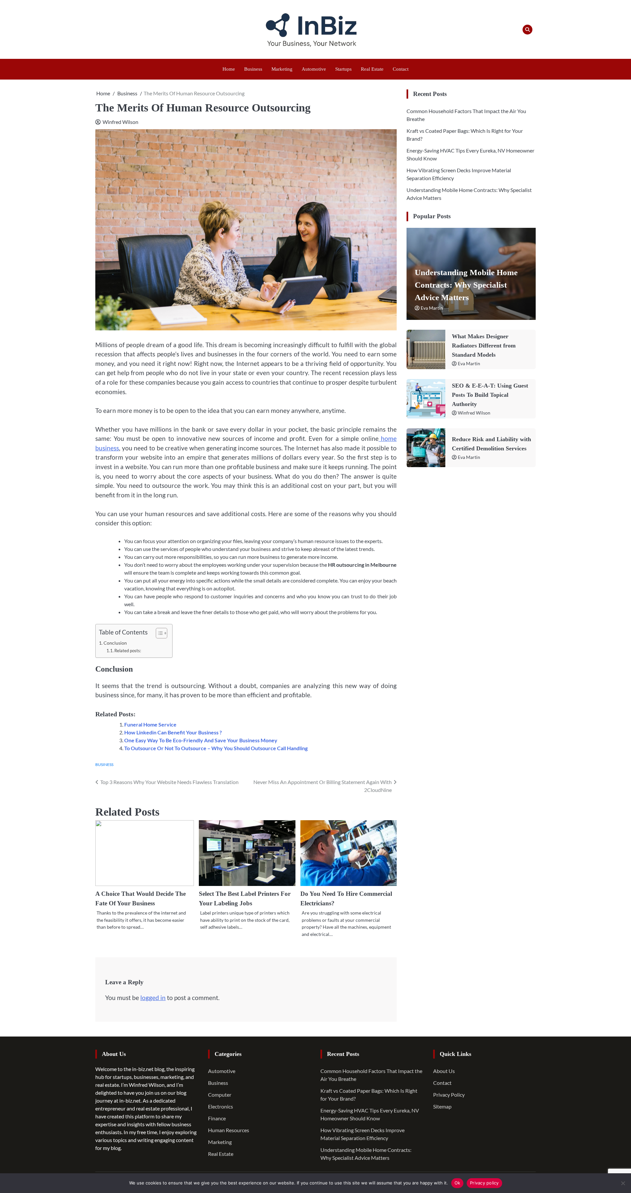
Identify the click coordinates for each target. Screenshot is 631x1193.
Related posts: (127, 650)
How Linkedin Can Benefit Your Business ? (173, 732)
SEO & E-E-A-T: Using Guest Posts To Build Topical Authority (490, 394)
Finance (217, 1118)
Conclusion (115, 643)
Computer (219, 1094)
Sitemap (442, 1106)
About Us (444, 1071)
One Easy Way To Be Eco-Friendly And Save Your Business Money (200, 740)
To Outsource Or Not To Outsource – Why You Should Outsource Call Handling (216, 748)
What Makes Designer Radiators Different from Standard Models (484, 345)
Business (253, 69)
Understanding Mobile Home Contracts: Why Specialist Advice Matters (466, 285)
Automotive (314, 69)
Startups (343, 69)
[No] (622, 1183)
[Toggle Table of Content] (158, 633)
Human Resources (228, 1130)
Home (228, 69)
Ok (457, 1182)
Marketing (281, 69)
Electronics (220, 1106)
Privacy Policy (449, 1094)
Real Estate (372, 69)
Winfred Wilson (120, 122)
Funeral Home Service (150, 724)
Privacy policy (484, 1182)
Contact (401, 69)
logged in (153, 997)
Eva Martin (432, 308)
